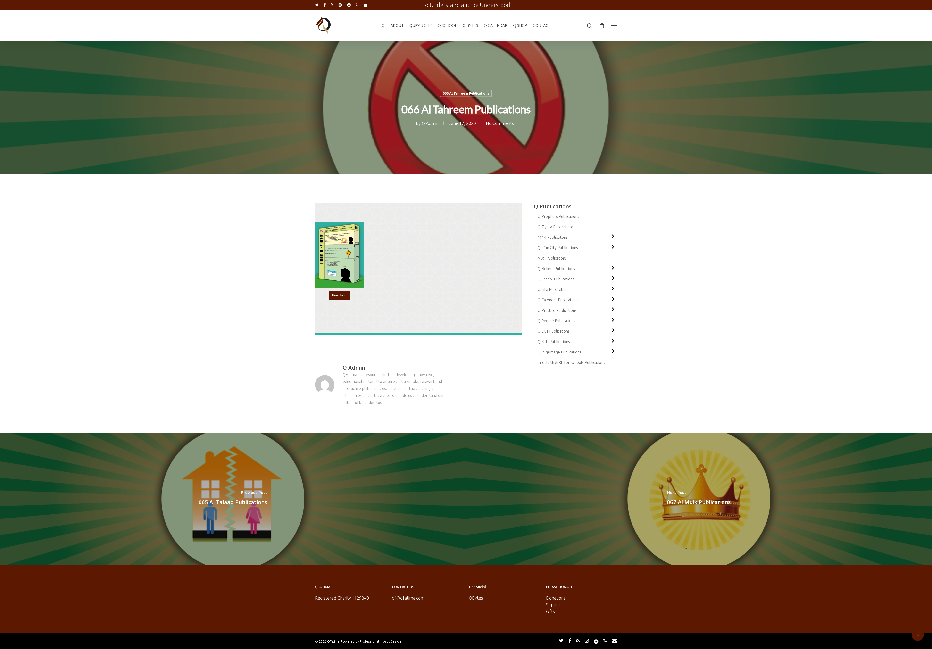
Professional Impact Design (380, 641)
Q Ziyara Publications (556, 227)
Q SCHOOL (447, 25)
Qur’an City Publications (558, 248)
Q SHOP (520, 25)
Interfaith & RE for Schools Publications (571, 362)
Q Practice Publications (557, 310)
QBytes (476, 597)
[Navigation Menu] (614, 25)
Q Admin (430, 123)
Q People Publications (556, 321)
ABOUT (397, 25)
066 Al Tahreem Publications (466, 93)
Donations (556, 597)
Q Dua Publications (554, 331)
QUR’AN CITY (420, 25)
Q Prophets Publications (558, 216)
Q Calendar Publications (558, 300)
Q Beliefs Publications (556, 268)
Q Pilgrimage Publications (559, 352)
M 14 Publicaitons (553, 237)
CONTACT (541, 25)
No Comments (500, 123)
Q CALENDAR (495, 25)
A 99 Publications (552, 258)
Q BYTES (470, 25)
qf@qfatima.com (408, 597)
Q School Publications (556, 279)
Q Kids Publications (554, 341)
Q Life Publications (553, 289)
